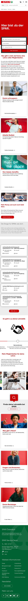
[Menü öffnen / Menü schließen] (26, 2)
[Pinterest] (14, 595)
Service (6, 551)
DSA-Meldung (5, 577)
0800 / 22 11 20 (7, 544)
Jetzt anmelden (7, 585)
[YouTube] (10, 595)
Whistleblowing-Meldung (6, 574)
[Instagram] (7, 595)
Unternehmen (18, 563)
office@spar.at (8, 549)
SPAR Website (4, 9)
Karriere (9, 9)
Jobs (5, 554)
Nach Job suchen (14, 50)
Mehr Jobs (13, 311)
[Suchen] (25, 5)
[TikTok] (17, 595)
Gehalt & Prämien (7, 217)
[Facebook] (3, 595)
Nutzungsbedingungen (20, 570)
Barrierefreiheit (18, 565)
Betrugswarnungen (6, 565)
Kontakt (4, 568)
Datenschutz (18, 568)
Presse (3, 563)
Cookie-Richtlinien (19, 573)
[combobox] (5, 5)
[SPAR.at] (7, 2)
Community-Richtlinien (20, 577)
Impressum (4, 570)
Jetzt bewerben (13, 408)
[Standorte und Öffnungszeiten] (23, 2)
